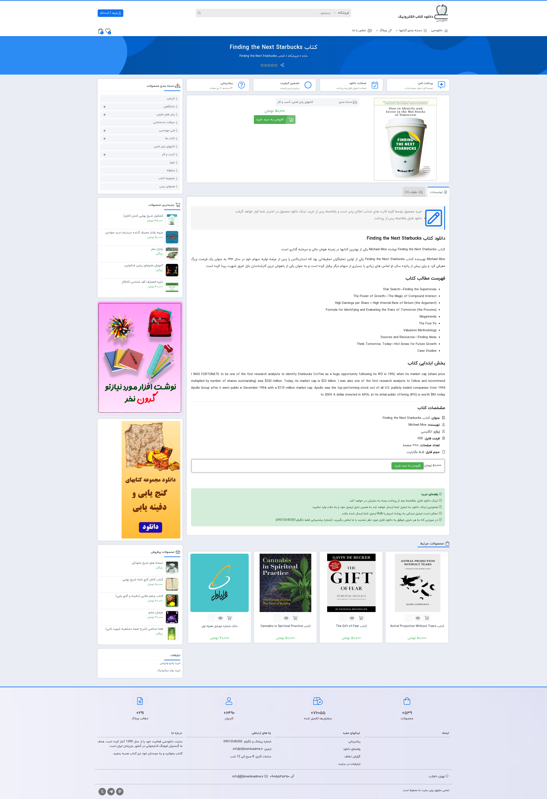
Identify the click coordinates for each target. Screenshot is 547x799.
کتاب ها (170, 138)
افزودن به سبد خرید (270, 119)
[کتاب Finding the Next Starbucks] (405, 139)
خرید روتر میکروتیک (168, 670)
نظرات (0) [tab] (411, 192)
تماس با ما (359, 30)
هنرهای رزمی (167, 186)
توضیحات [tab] (436, 192)
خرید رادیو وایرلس (170, 663)
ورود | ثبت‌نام (109, 13)
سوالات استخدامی (164, 122)
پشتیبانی (354, 742)
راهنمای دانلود (351, 749)
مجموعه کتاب (166, 178)
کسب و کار (284, 102)
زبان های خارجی (166, 114)
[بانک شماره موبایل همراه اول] (219, 583)
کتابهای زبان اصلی (302, 102)
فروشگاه (293, 56)
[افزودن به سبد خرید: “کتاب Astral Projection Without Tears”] (426, 617)
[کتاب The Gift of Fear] (351, 583)
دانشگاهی (169, 107)
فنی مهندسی (167, 130)
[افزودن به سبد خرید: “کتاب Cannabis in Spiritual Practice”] (295, 617)
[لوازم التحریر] (140, 358)
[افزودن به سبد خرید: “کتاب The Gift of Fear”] (361, 617)
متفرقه (171, 170)
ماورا (172, 163)
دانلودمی (437, 30)
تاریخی (171, 98)
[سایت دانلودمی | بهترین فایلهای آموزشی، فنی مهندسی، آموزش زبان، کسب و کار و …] (423, 13)
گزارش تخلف (352, 757)
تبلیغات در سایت (349, 764)
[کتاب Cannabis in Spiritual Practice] (285, 583)
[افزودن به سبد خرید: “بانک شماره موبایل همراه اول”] (229, 617)
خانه (305, 56)
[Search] (200, 13)
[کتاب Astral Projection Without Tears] (417, 583)
